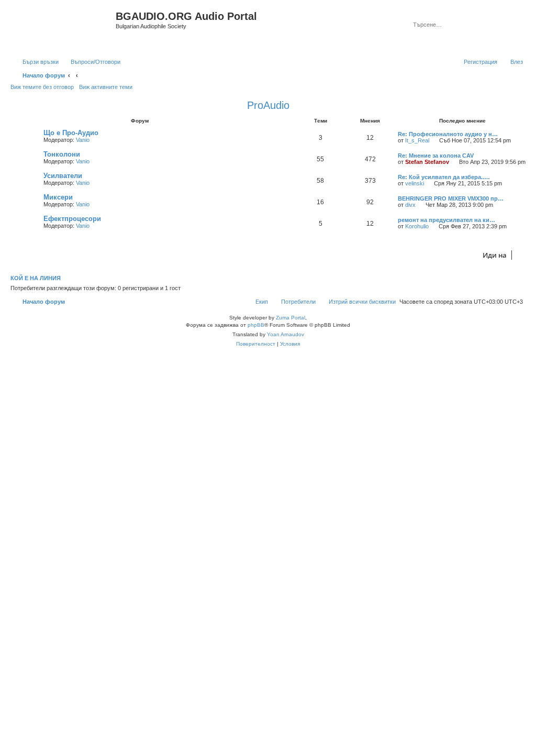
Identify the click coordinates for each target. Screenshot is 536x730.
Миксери (58, 197)
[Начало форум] (64, 28)
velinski (414, 183)
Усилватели (62, 176)
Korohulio (417, 226)
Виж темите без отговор (42, 87)
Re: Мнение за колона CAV (436, 155)
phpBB (256, 325)
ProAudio (268, 105)
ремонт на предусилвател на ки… (446, 220)
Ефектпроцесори (72, 219)
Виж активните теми (105, 87)
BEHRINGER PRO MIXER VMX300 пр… (451, 198)
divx (410, 205)
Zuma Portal (290, 317)
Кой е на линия (35, 278)
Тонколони (61, 154)
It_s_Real (417, 140)
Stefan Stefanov (427, 162)
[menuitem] (90, 62)
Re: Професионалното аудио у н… (448, 134)
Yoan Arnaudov (285, 334)
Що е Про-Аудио (70, 133)
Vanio (83, 140)
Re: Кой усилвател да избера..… (444, 177)
